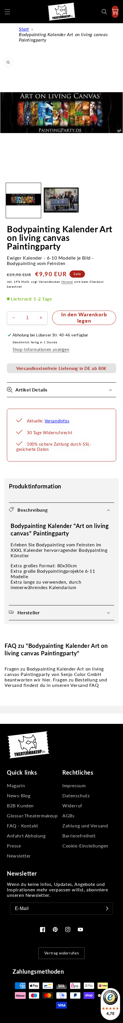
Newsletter (19, 855)
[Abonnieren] (107, 909)
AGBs (68, 815)
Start (24, 29)
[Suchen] (104, 12)
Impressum (74, 785)
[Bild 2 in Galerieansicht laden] (61, 200)
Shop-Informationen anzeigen (41, 349)
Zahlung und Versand (85, 825)
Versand (67, 281)
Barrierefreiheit (79, 835)
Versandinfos (57, 420)
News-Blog (18, 795)
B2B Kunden (20, 805)
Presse (14, 845)
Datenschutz (76, 795)
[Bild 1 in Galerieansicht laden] (23, 200)
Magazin (16, 785)
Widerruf (72, 805)
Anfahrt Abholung (26, 835)
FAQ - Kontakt (22, 825)
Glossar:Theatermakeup (32, 815)
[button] (7, 11)
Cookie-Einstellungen (85, 845)
